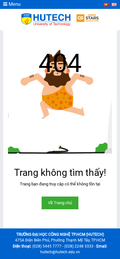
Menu (13, 4)
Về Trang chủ (60, 202)
